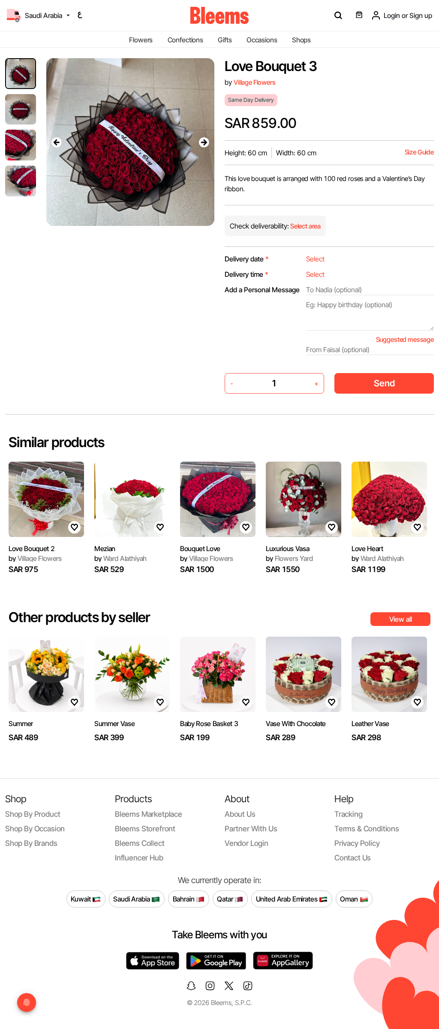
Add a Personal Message (262, 289)
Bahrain (184, 898)
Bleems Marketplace (148, 814)
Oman (349, 898)
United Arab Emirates (287, 898)
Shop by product (32, 814)
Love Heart (367, 548)
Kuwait (81, 898)
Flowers (141, 40)
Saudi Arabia (132, 898)
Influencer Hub (139, 857)
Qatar (226, 898)
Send (384, 383)
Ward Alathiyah (120, 558)
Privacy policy (357, 843)
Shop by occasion (35, 828)
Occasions (262, 40)
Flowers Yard (289, 558)
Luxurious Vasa (288, 548)
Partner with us (251, 828)
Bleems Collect (140, 843)
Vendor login (246, 843)
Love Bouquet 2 (32, 548)
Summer (21, 723)
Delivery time (246, 274)
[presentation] (56, 142)
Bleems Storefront (145, 828)
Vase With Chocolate (296, 723)
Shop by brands (31, 843)
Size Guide (419, 152)
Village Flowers (255, 82)
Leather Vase (370, 723)
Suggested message (405, 339)
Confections (185, 40)
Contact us (352, 857)
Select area (305, 226)
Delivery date (247, 259)
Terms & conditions (366, 828)
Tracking (348, 814)
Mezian (104, 548)
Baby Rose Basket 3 (209, 723)
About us (240, 814)
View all (400, 619)
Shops (301, 40)
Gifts (225, 40)
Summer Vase (114, 723)
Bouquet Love (200, 548)
